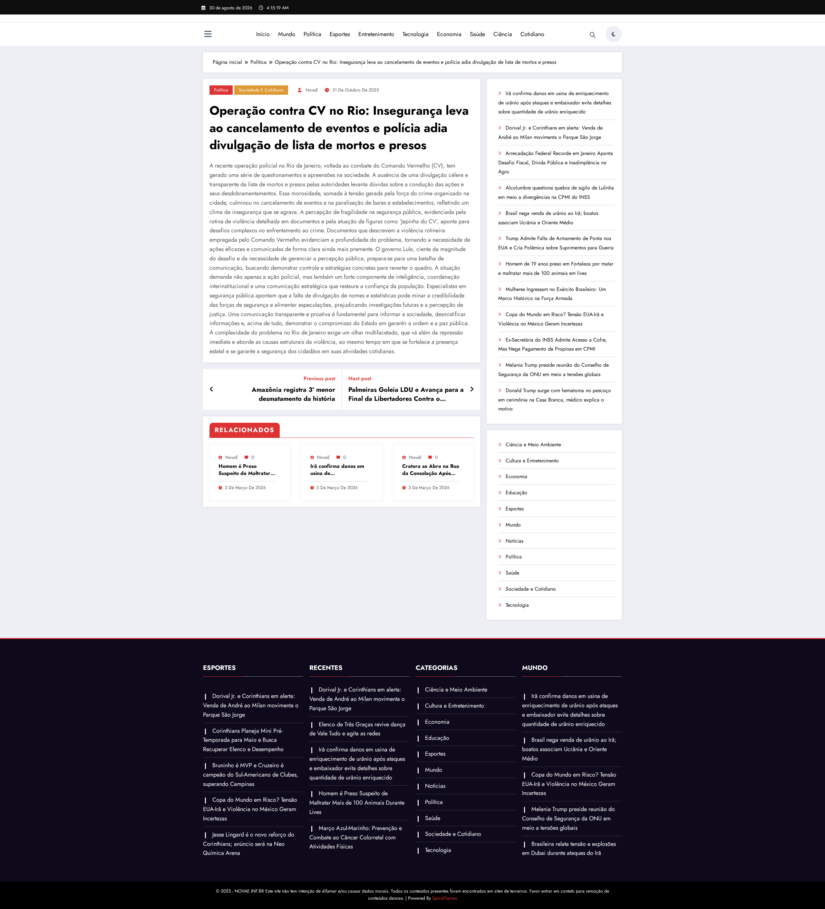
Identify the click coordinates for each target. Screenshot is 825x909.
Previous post (319, 378)
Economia (449, 34)
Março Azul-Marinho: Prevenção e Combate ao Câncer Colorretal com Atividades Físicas (355, 837)
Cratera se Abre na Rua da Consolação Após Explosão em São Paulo (430, 470)
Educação (516, 492)
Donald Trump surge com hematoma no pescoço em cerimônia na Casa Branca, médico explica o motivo (554, 400)
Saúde (477, 34)
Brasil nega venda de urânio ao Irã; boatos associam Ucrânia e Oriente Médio (569, 749)
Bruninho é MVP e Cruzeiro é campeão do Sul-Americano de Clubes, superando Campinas (250, 774)
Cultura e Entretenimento (532, 460)
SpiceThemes (444, 898)
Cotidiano (532, 34)
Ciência (502, 34)
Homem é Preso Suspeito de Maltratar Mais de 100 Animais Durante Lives (244, 470)
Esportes (340, 34)
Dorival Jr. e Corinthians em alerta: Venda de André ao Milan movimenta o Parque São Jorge (250, 705)
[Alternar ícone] (208, 35)
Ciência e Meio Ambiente (533, 444)
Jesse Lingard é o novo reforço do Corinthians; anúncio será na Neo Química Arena (248, 843)
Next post (359, 378)
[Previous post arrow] (211, 389)
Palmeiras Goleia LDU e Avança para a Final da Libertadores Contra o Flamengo (406, 394)
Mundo (286, 34)
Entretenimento (376, 34)
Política (312, 34)
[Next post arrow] (472, 389)
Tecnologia (416, 34)
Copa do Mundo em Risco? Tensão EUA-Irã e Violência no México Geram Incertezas (250, 809)
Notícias (514, 541)
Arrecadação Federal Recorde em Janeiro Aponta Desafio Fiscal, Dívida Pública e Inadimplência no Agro (555, 163)
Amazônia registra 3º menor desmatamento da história (293, 394)
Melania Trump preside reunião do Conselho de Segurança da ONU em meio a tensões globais (568, 818)
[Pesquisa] (593, 35)
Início (263, 34)
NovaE (312, 90)
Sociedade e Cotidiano (261, 90)
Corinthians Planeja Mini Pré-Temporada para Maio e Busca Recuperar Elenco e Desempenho (243, 740)
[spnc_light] (614, 34)
